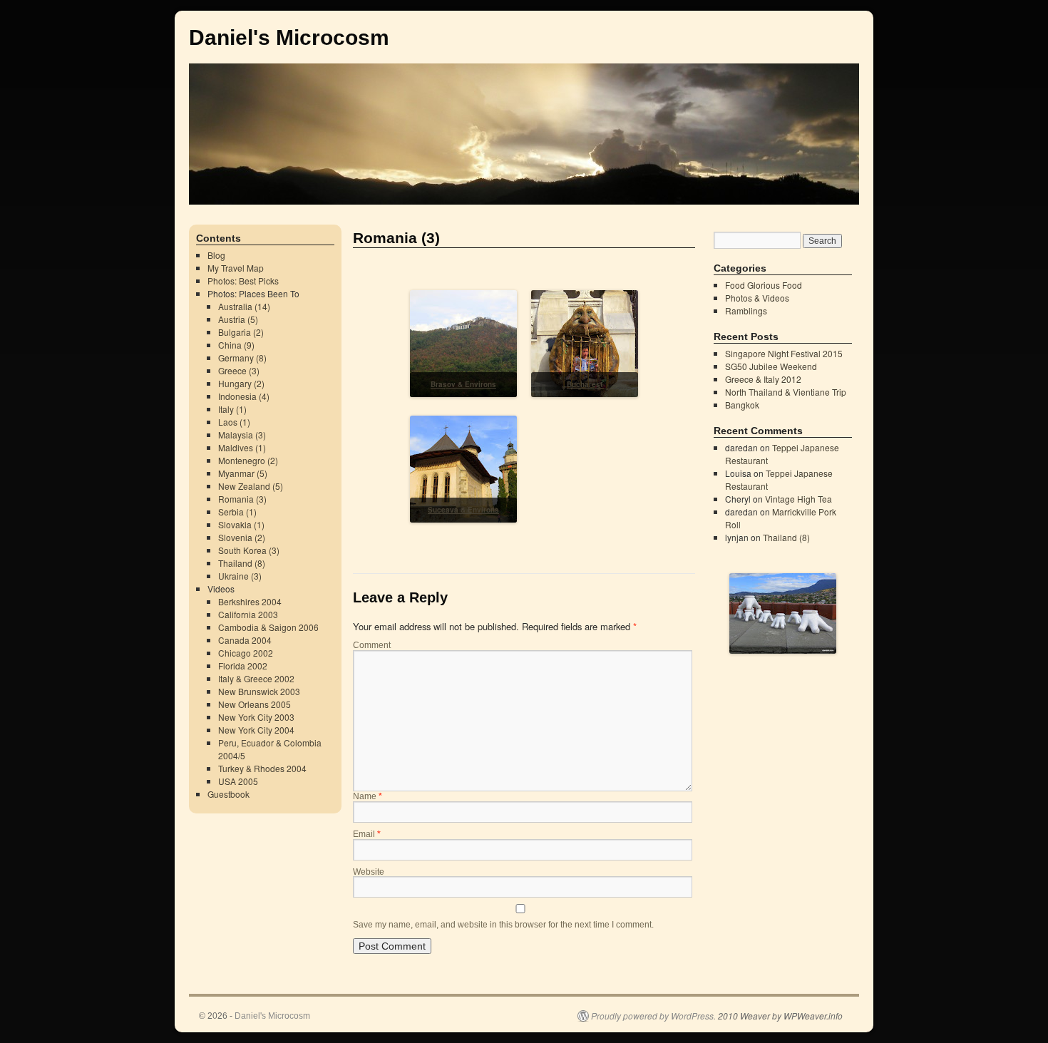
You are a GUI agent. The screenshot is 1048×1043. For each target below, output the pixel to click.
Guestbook (228, 794)
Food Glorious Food (763, 285)
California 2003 (248, 614)
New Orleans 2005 (254, 704)
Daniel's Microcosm (289, 37)
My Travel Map (235, 268)
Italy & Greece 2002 (256, 678)
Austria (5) (238, 319)
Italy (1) (232, 409)
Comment (372, 645)
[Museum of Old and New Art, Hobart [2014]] (782, 647)
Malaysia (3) (242, 434)
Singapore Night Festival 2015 (784, 353)
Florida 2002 (242, 665)
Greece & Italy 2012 (763, 379)
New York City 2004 (256, 730)
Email (367, 834)
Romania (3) (242, 499)
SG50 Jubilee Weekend (771, 366)
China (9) (236, 345)
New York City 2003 (256, 717)
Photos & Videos (757, 298)
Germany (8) (242, 357)
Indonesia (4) (243, 396)
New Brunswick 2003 (259, 691)
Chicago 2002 (245, 653)
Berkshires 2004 (250, 601)
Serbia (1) (237, 511)
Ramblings (746, 310)
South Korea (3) (248, 550)
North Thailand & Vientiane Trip (785, 392)
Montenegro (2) (248, 460)
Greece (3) (239, 370)
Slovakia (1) (241, 524)
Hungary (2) (241, 383)
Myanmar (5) (242, 473)
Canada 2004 (245, 640)
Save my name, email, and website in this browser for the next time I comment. (503, 925)
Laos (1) (234, 422)
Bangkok (742, 405)
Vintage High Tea (798, 499)
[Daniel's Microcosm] (524, 115)
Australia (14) (244, 306)
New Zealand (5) (250, 486)
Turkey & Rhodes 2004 (262, 768)
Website (368, 872)
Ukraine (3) (240, 576)
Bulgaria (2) (241, 332)
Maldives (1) (242, 447)
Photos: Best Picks (243, 280)
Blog (216, 255)
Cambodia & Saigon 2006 (268, 627)
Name (367, 796)
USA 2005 (238, 781)
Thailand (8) (241, 563)
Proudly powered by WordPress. (653, 1016)
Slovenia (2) (241, 537)
